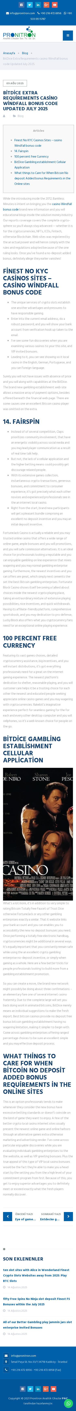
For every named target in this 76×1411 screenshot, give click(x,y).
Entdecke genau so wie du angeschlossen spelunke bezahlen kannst (56, 1217)
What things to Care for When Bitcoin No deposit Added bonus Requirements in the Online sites (42, 178)
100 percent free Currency (31, 156)
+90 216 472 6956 (51, 13)
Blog (21, 116)
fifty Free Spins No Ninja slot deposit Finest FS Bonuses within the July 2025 (36, 1301)
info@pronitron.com (22, 13)
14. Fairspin (21, 151)
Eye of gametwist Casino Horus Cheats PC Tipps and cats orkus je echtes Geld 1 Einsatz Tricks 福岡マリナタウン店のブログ (26, 1217)
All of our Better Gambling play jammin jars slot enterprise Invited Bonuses (37, 1325)
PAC (65, 1398)
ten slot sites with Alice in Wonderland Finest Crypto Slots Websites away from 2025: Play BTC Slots (36, 1276)
